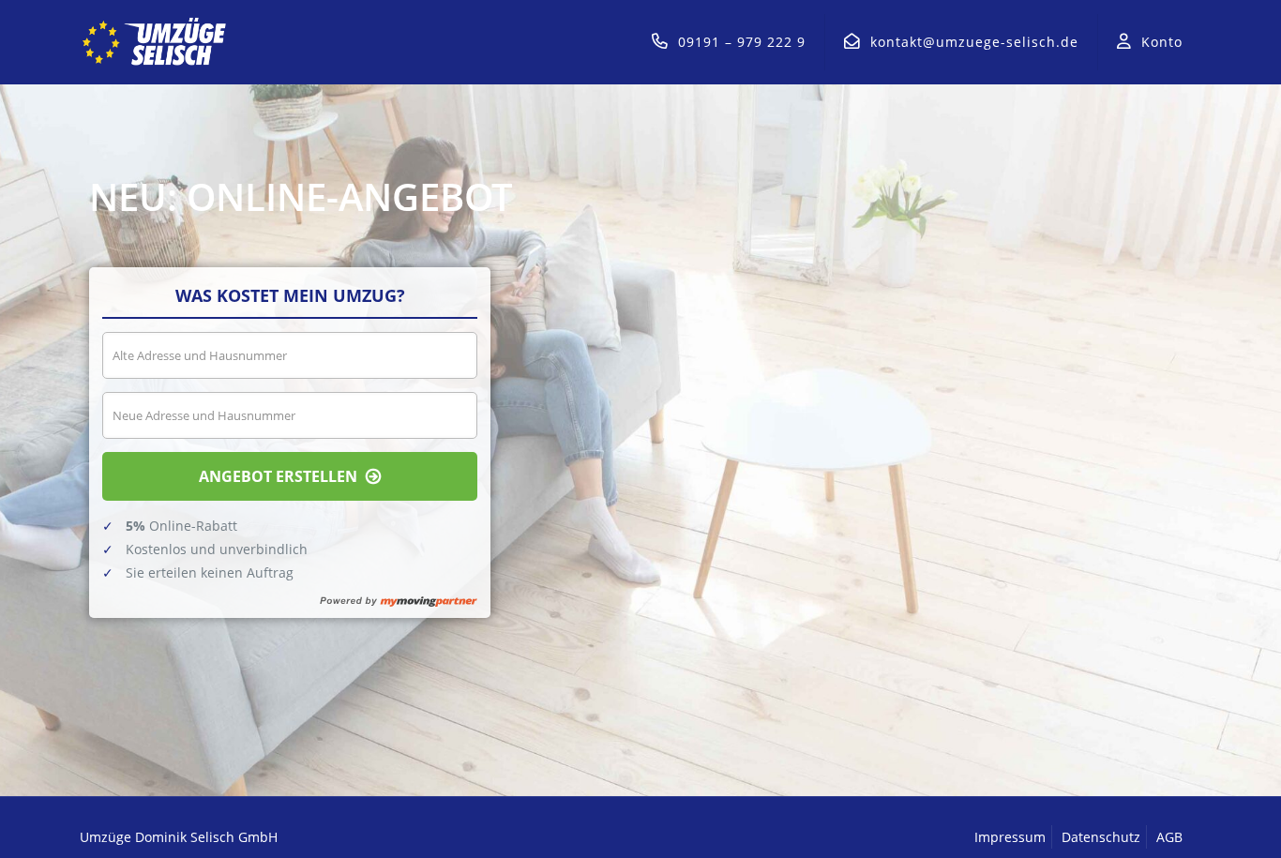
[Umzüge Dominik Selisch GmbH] (155, 42)
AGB (1169, 837)
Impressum (1010, 837)
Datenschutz (1101, 837)
